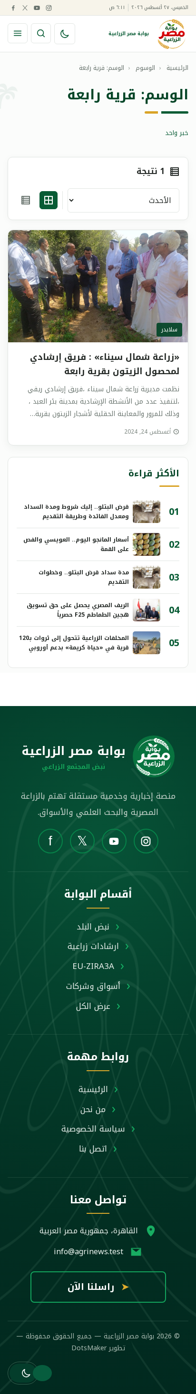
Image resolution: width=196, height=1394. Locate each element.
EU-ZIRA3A (93, 966)
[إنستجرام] (48, 7)
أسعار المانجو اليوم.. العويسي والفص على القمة (76, 544)
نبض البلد (93, 926)
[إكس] (25, 7)
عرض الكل (93, 1006)
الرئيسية (93, 1089)
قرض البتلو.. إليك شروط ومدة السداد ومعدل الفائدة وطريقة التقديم (76, 512)
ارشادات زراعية (93, 946)
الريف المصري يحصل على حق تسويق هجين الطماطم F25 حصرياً (78, 610)
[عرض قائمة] (26, 200)
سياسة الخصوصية (93, 1128)
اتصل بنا (93, 1148)
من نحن (93, 1109)
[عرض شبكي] (48, 200)
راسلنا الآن (98, 1287)
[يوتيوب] (36, 7)
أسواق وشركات (93, 986)
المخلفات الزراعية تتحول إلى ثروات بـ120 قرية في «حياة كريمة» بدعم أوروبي (74, 643)
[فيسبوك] (13, 7)
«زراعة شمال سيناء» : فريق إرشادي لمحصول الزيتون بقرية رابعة (104, 364)
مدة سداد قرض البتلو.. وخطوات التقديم (84, 577)
